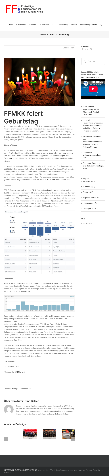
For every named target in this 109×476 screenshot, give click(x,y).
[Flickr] (86, 49)
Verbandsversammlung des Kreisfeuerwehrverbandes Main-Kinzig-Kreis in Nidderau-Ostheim (92, 141)
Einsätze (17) (88, 192)
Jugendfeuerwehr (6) (90, 198)
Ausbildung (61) (89, 187)
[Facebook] (82, 49)
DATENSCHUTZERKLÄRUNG (26, 470)
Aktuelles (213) (89, 181)
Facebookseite (53, 190)
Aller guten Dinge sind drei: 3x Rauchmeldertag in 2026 (93, 166)
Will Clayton (19, 372)
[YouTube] (91, 49)
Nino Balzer (11, 389)
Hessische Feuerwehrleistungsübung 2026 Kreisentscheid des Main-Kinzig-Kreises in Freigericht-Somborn (92, 125)
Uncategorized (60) (90, 209)
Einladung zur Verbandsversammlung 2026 (91, 155)
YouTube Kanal (53, 180)
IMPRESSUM (9, 470)
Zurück (66, 48)
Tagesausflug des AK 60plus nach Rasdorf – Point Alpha (91, 112)
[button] (101, 24)
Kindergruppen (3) (90, 203)
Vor (72, 48)
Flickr (64, 153)
